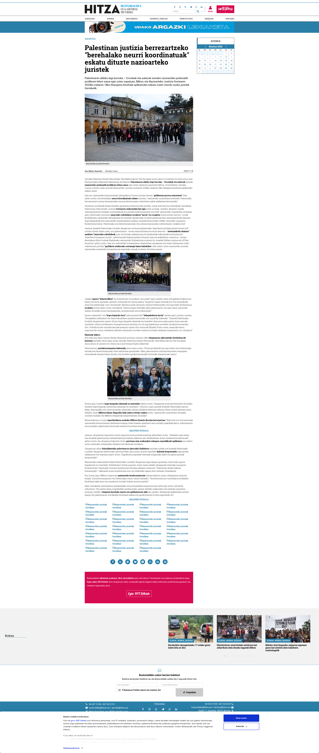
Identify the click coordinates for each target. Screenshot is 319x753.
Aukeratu (240, 726)
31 (222, 53)
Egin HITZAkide (139, 593)
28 (206, 53)
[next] (225, 46)
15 (226, 61)
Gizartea (90, 38)
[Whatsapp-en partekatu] (150, 561)
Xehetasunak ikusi (71, 748)
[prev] (205, 46)
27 (201, 53)
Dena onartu (241, 718)
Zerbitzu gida (186, 18)
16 (231, 61)
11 (189, 171)
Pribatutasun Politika (131, 690)
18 (192, 171)
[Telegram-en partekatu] (142, 561)
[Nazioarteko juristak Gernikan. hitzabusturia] (98, 506)
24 (199, 68)
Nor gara (230, 18)
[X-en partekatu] (120, 561)
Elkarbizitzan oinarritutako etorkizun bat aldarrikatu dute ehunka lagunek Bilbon (237, 646)
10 (199, 61)
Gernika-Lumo (111, 171)
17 (199, 64)
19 (210, 64)
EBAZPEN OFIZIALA (139, 430)
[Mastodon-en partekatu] (127, 561)
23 (231, 64)
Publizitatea (159, 704)
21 (221, 64)
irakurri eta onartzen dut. (141, 690)
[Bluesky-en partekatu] (135, 561)
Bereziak (209, 18)
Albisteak (90, 18)
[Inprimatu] (165, 561)
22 (226, 64)
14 (221, 61)
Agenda (110, 18)
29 (211, 53)
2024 (186, 171)
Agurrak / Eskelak (159, 18)
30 (217, 53)
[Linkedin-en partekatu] (157, 561)
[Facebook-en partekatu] (112, 561)
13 (215, 61)
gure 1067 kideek (78, 720)
